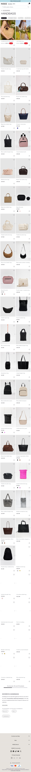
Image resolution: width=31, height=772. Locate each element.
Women (10, 3)
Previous (1, 29)
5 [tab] (4, 21)
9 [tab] (7, 104)
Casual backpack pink (21, 151)
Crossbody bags (12, 18)
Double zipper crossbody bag (23, 290)
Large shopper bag (20, 373)
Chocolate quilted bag (21, 594)
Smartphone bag (5, 373)
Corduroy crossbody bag (6, 677)
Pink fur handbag (20, 622)
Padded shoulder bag (6, 68)
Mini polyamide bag (20, 677)
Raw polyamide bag (5, 96)
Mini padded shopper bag (22, 345)
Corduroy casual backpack (22, 649)
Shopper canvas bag (21, 124)
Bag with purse (19, 207)
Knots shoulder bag (20, 317)
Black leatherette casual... (7, 400)
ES (14, 758)
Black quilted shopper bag (7, 151)
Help (15, 740)
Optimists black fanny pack (7, 622)
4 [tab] (19, 21)
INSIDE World (15, 744)
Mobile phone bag (5, 179)
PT (17, 758)
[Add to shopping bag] (14, 45)
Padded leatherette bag (6, 234)
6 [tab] (20, 21)
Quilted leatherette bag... (7, 428)
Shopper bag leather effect (22, 456)
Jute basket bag (20, 41)
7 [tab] (21, 21)
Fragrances (6, 716)
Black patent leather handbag (23, 262)
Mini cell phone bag (5, 345)
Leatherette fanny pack (21, 428)
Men (14, 3)
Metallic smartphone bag (21, 511)
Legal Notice (13, 770)
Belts (14, 711)
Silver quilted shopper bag (7, 511)
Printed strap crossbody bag (7, 566)
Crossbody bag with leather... (22, 68)
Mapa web (18, 770)
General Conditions (25, 769)
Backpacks (27, 18)
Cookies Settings (17, 769)
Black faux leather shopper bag (23, 539)
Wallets (5, 711)
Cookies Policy (10, 769)
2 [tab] (2, 21)
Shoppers (20, 18)
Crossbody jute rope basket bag (8, 41)
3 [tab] (3, 21)
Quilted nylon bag (5, 317)
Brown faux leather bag (21, 96)
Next (13, 29)
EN (20, 758)
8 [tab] (22, 76)
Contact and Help (15, 736)
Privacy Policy (4, 769)
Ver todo (4, 18)
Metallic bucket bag (20, 566)
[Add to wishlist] (14, 21)
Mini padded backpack (21, 400)
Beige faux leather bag (6, 124)
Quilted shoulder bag (6, 594)
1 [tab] (1, 21)
